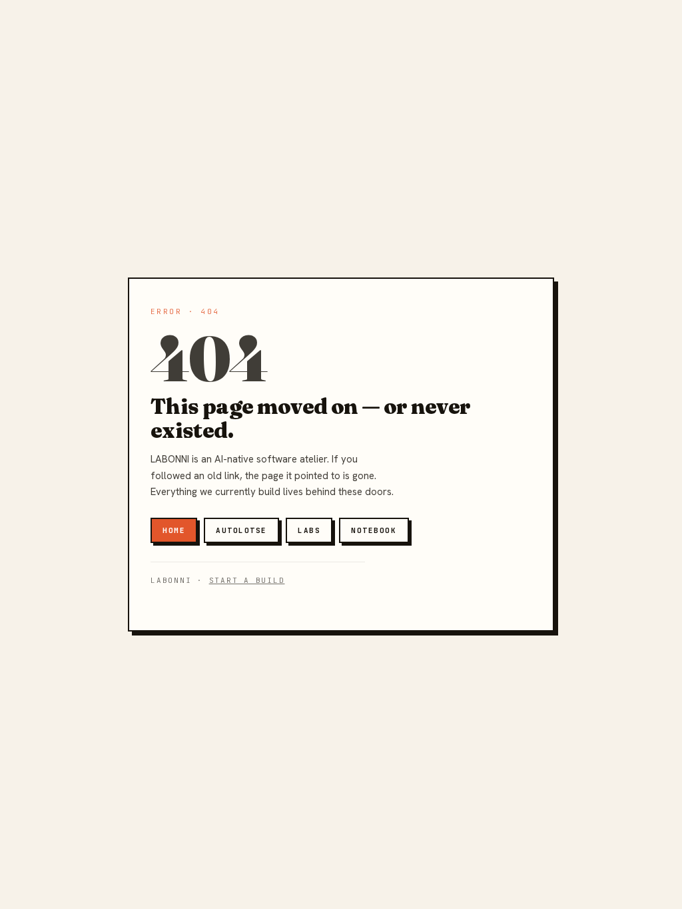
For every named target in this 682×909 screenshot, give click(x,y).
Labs (309, 530)
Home (174, 530)
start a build (247, 580)
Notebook (373, 530)
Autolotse (241, 530)
